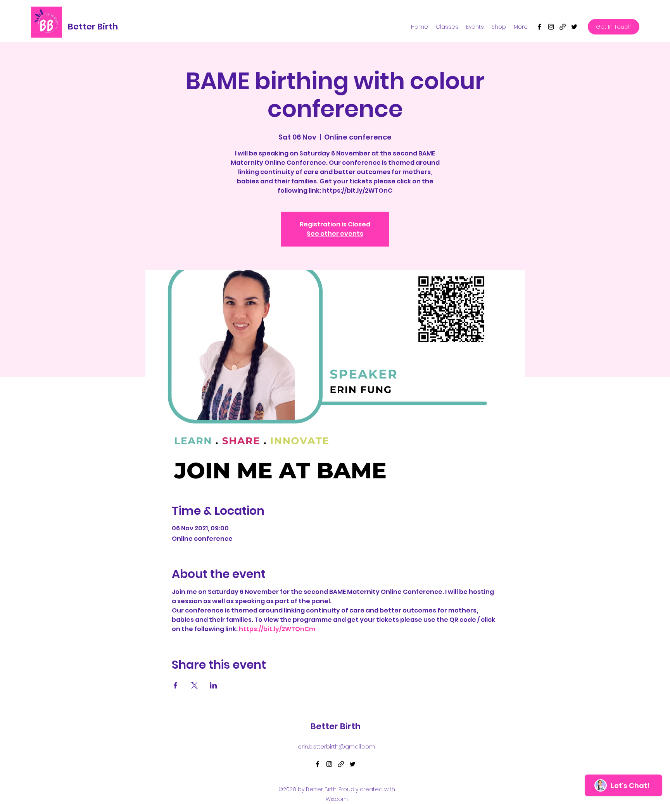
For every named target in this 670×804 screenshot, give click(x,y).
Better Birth (93, 27)
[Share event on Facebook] (175, 685)
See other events (335, 233)
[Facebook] (539, 27)
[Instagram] (551, 27)
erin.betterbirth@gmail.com (336, 746)
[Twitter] (574, 27)
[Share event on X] (194, 685)
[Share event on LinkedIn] (213, 685)
